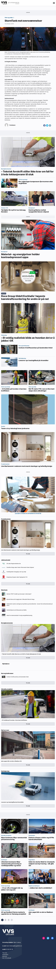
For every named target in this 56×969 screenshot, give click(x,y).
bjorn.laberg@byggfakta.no (14, 946)
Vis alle (28, 554)
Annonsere (5, 954)
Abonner (4, 956)
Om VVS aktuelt (6, 958)
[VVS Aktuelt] (4, 2)
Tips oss (4, 953)
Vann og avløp (9, 17)
